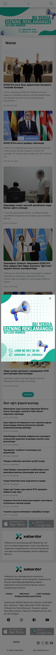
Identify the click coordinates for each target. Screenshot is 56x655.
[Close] (50, 298)
